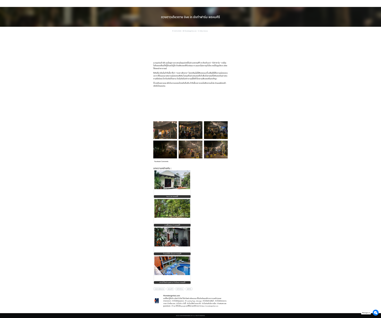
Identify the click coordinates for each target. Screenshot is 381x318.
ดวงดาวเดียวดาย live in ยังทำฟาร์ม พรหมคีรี (190, 17)
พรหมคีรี (170, 289)
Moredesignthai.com (191, 31)
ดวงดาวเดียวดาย (159, 289)
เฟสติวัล (189, 289)
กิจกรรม (205, 31)
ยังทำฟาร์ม (180, 289)
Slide (201, 31)
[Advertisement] (190, 47)
